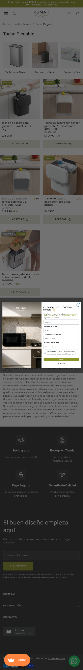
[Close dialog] (78, 305)
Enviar (61, 359)
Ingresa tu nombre (51, 318)
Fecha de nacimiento (52, 334)
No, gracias (61, 363)
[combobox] (47, 346)
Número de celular (51, 342)
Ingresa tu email (50, 326)
